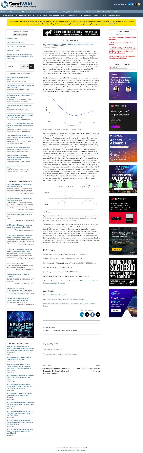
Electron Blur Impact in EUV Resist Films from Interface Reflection (68, 44)
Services (39, 12)
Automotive (97, 15)
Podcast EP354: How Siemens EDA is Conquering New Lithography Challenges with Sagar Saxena (20, 422)
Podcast (106, 12)
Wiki (10, 12)
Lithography (53, 47)
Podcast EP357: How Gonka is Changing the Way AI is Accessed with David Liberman (19, 395)
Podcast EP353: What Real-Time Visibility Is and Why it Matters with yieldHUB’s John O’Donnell (20, 431)
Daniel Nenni (15, 91)
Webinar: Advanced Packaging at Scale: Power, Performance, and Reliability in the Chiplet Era (20, 56)
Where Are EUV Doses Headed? (54, 295)
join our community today (106, 24)
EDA (23, 12)
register (53, 354)
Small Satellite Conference (15, 42)
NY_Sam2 (17, 99)
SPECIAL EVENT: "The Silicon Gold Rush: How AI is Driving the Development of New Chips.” (20, 126)
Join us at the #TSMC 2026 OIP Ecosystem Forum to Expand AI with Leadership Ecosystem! (18, 157)
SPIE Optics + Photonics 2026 (16, 46)
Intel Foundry (54, 15)
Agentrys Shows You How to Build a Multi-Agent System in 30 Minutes (122, 57)
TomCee (14, 171)
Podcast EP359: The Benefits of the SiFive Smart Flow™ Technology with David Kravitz (20, 377)
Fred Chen (17, 141)
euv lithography (53, 330)
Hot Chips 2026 (12, 38)
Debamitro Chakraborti (17, 293)
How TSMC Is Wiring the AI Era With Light (122, 48)
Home (3, 12)
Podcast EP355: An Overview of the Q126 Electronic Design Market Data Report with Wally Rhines (20, 413)
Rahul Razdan (19, 230)
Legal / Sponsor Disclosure (66, 450)
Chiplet (38, 15)
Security (77, 12)
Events (118, 15)
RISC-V (63, 15)
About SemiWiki (80, 450)
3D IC (105, 15)
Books (87, 12)
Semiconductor (52, 12)
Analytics (66, 12)
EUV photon (67, 330)
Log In (123, 4)
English (114, 67)
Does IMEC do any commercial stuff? (18, 148)
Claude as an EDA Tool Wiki (15, 264)
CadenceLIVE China (13, 50)
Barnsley (14, 151)
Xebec (14, 81)
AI (81, 15)
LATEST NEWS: (7, 15)
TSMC (45, 15)
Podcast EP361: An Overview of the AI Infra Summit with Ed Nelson (19, 358)
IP (30, 12)
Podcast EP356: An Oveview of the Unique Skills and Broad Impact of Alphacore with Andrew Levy (20, 404)
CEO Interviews (21, 15)
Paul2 (16, 109)
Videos (115, 12)
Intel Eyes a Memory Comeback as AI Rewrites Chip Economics (121, 52)
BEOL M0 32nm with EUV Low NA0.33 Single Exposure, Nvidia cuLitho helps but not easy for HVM (20, 137)
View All (24, 35)
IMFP (75, 330)
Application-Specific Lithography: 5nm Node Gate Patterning (64, 299)
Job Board (97, 12)
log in (60, 354)
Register (116, 4)
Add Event (17, 35)
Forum (17, 12)
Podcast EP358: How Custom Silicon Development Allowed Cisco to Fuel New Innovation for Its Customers (20, 386)
